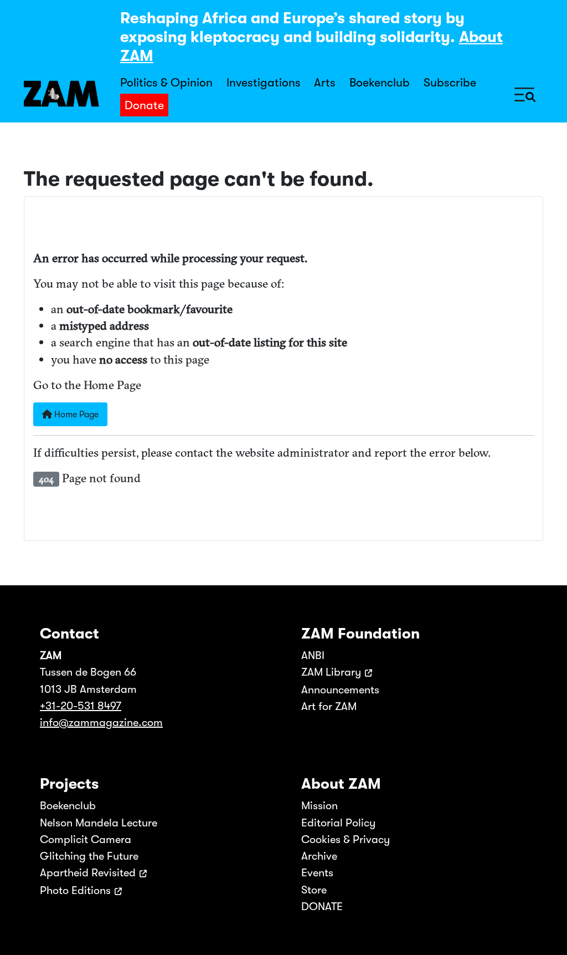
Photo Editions (75, 890)
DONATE (322, 906)
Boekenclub (379, 82)
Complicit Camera (85, 839)
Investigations (263, 82)
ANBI (312, 655)
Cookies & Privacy (345, 839)
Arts (325, 82)
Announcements (340, 689)
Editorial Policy (338, 822)
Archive (319, 856)
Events (317, 872)
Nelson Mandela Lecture (98, 822)
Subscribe (450, 82)
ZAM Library (331, 672)
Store (314, 889)
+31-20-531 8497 (80, 705)
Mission (319, 805)
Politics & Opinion (166, 82)
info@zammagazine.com (101, 722)
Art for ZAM (329, 706)
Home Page (75, 415)
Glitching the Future (89, 856)
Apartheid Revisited (88, 872)
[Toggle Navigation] (525, 94)
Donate (144, 105)
